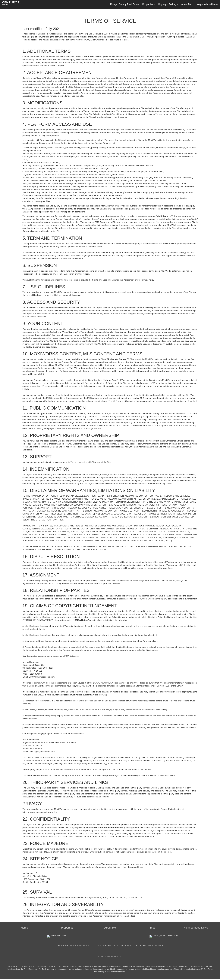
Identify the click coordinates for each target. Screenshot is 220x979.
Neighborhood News (208, 4)
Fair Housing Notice (150, 945)
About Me (188, 6)
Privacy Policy (87, 945)
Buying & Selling (168, 6)
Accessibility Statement (116, 945)
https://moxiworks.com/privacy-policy (39, 812)
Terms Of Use (65, 945)
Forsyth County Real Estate (124, 4)
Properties (149, 6)
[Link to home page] (13, 4)
